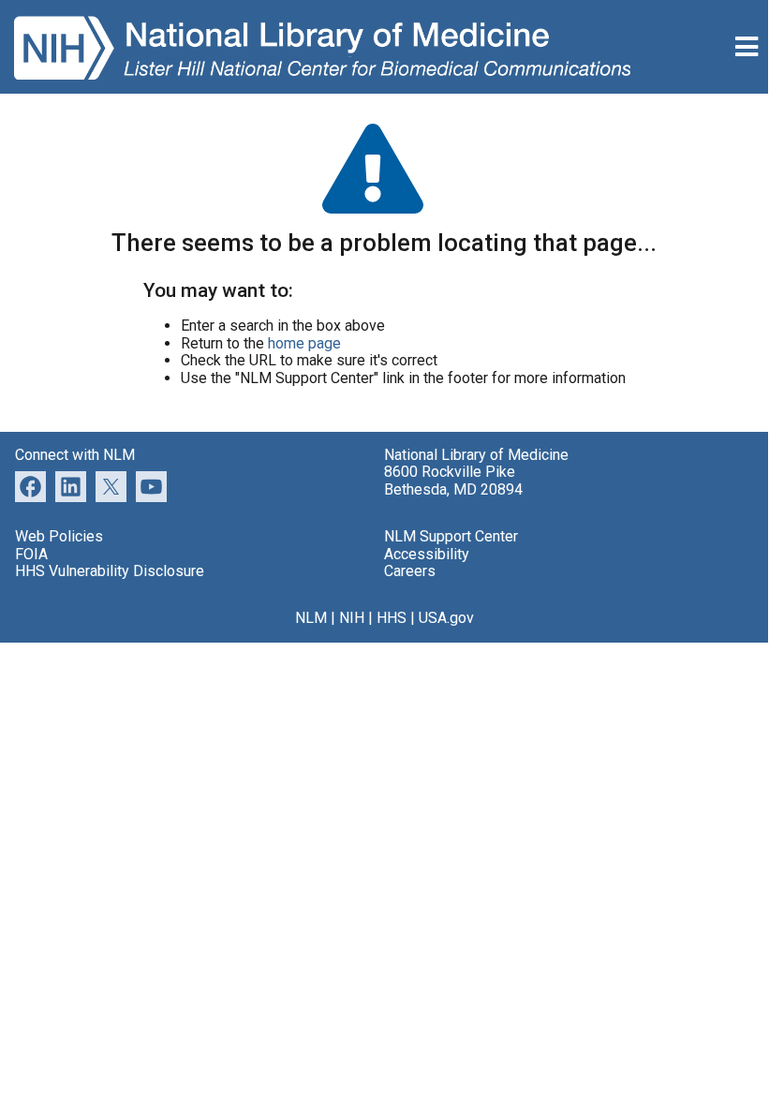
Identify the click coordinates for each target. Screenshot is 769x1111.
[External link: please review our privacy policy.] (70, 486)
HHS (392, 618)
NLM (311, 618)
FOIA (31, 554)
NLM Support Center (451, 536)
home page (304, 343)
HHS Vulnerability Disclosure (109, 571)
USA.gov (446, 618)
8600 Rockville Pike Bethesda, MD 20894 (453, 480)
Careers (410, 571)
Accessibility (426, 554)
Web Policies (59, 536)
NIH (351, 618)
